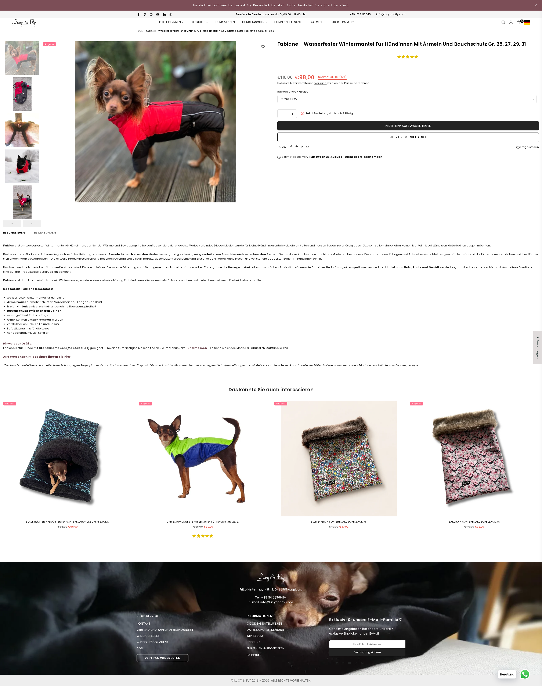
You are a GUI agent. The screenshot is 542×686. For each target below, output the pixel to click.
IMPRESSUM (255, 636)
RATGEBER (318, 22)
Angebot (49, 44)
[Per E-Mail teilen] (307, 147)
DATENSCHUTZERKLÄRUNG (265, 630)
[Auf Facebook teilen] (291, 147)
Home (140, 31)
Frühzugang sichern (367, 652)
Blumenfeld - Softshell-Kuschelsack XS (339, 521)
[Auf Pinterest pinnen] (296, 147)
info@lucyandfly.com (390, 14)
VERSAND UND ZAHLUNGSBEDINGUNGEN (165, 630)
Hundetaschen (253, 22)
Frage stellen (529, 147)
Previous (46, 122)
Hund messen (225, 22)
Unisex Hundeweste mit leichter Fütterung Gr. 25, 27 (203, 521)
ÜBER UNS (253, 642)
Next (264, 122)
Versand (320, 83)
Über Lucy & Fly (343, 22)
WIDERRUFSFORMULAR (152, 642)
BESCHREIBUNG (14, 233)
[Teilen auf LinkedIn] (302, 147)
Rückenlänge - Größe (292, 92)
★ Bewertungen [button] (538, 347)
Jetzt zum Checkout (408, 137)
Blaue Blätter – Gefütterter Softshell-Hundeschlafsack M (67, 521)
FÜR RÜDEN (198, 22)
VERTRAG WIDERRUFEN (162, 658)
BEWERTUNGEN (45, 233)
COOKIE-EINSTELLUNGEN (264, 623)
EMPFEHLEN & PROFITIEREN (265, 648)
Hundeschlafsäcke (288, 22)
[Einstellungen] (526, 22)
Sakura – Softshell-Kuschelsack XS (474, 521)
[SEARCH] (503, 22)
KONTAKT (144, 623)
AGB (140, 648)
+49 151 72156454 (361, 14)
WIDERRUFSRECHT (149, 636)
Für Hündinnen (170, 22)
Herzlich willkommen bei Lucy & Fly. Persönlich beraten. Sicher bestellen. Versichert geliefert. (271, 5)
